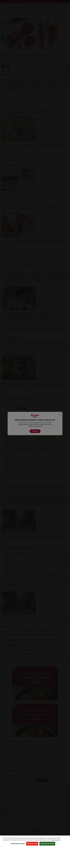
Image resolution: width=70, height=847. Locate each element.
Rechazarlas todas (32, 843)
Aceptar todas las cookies (47, 843)
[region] (35, 841)
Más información (56, 840)
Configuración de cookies (18, 843)
